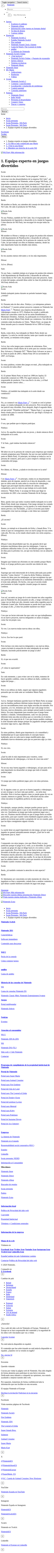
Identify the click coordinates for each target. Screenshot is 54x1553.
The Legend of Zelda (9, 1426)
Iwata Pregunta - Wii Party (16, 123)
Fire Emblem (6, 1417)
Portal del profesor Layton (11, 1102)
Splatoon (4, 1435)
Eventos (4, 1022)
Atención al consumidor (11, 1030)
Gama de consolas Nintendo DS (13, 991)
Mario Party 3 (10, 479)
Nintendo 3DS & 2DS (10, 1039)
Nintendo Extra (7, 1197)
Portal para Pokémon (9, 1115)
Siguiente (4, 890)
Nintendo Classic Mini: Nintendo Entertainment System (23, 996)
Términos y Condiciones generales (14, 1223)
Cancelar (4, 1337)
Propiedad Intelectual (9, 1219)
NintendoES (6, 1509)
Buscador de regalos (9, 1184)
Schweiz (9, 1305)
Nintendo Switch (8, 922)
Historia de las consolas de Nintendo (16, 982)
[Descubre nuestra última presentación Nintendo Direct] (23, 895)
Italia (8, 1294)
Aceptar (11, 1337)
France (8, 1292)
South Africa (11, 1315)
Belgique (9, 1285)
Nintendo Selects (7, 1009)
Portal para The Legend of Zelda (14, 1093)
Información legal (8, 1206)
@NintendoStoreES (9, 1465)
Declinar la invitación (9, 1393)
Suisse (8, 1308)
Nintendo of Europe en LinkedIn (14, 1545)
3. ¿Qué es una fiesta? (14, 146)
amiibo (4, 969)
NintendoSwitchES (8, 1514)
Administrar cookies (28, 1256)
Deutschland (11, 1287)
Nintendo (4, 1409)
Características (6, 935)
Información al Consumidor (12, 1163)
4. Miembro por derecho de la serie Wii (21, 148)
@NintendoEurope (8, 1470)
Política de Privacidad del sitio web (15, 1210)
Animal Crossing (7, 1439)
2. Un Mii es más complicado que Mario (22, 143)
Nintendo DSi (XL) (9, 1048)
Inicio (8, 118)
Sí (11, 1355)
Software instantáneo (9, 939)
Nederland (10, 1297)
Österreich (10, 1299)
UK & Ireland (11, 1312)
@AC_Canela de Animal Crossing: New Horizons (21, 1478)
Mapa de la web (8, 1241)
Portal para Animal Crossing (12, 1080)
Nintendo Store (7, 1171)
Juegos (4, 1000)
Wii (2, 987)
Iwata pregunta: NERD (10, 1158)
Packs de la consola (8, 956)
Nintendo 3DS (7, 930)
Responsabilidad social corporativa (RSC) (17, 1145)
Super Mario (6, 1443)
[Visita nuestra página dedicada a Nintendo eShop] (21, 897)
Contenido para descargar (11, 943)
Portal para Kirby (8, 1111)
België (8, 1283)
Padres (3, 1193)
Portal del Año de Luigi (10, 1089)
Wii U (3, 952)
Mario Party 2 (23, 403)
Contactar (5, 1056)
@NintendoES (7, 1461)
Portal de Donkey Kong (10, 1098)
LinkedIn (4, 1154)
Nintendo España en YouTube (13, 1492)
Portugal (9, 1303)
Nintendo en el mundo (10, 1141)
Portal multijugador (8, 1004)
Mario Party (5, 310)
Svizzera (9, 1310)
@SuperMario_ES (8, 1474)
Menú (4, 137)
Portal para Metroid (8, 1106)
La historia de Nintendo (10, 1137)
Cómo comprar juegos (10, 961)
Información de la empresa (12, 1232)
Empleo (4, 1150)
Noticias (4, 1017)
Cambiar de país (10, 1256)
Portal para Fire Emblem (10, 1085)
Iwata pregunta (12, 121)
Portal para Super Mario (10, 1076)
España (9, 1290)
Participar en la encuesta (28, 1393)
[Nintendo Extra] (8, 902)
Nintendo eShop (7, 1180)
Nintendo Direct (7, 1176)
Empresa (5, 1132)
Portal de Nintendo (9, 1072)
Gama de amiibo (7, 974)
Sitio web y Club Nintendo (11, 1052)
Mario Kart (5, 1448)
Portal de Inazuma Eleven (11, 1119)
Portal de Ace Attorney (10, 1124)
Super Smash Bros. (8, 1430)
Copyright (5, 1215)
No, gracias (6, 1355)
